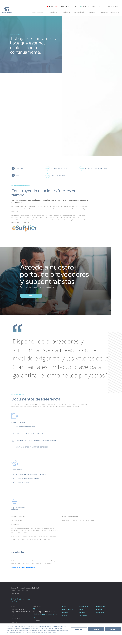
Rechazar (96, 629)
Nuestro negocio (67, 609)
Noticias (101, 6)
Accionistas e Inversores (109, 12)
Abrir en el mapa (24, 599)
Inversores (82, 612)
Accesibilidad (99, 612)
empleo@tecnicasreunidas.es (20, 612)
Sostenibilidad (79, 12)
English (117, 6)
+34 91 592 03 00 (16, 619)
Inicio (64, 606)
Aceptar (112, 629)
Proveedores (91, 6)
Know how (64, 12)
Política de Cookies (50, 632)
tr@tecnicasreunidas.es (18, 609)
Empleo (92, 12)
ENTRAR (31, 296)
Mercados (52, 12)
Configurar (78, 629)
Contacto (109, 6)
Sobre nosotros (37, 12)
